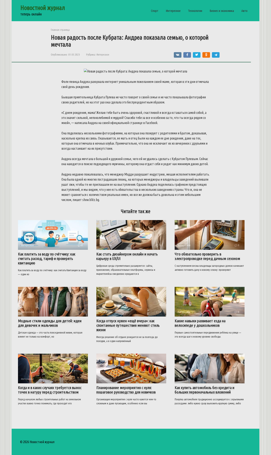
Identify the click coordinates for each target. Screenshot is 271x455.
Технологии (195, 11)
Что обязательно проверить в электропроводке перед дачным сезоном (207, 256)
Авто (244, 11)
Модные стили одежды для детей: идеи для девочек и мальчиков (50, 323)
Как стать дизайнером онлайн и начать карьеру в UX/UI (127, 256)
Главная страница (60, 29)
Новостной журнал (42, 7)
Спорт (154, 11)
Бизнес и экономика (222, 11)
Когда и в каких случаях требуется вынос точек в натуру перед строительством (50, 389)
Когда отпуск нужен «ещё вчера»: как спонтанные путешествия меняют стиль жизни (128, 325)
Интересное (173, 11)
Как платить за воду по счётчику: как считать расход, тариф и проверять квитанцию (46, 258)
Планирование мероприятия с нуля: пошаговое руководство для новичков (126, 389)
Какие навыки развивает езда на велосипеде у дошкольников (200, 323)
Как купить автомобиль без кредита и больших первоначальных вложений (204, 389)
